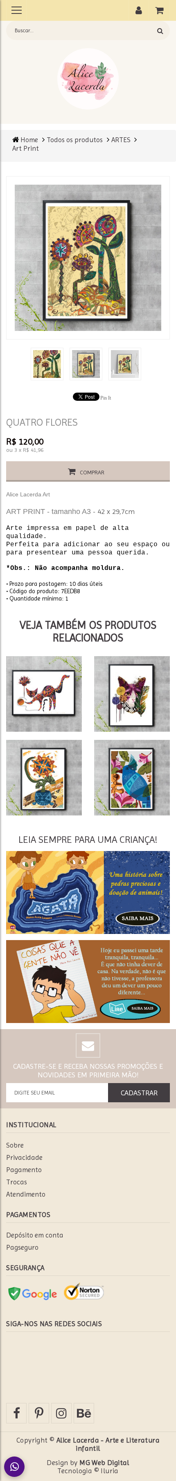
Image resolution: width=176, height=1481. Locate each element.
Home (29, 140)
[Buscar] (160, 30)
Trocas (16, 1182)
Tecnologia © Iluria (88, 1471)
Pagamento (24, 1170)
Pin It (105, 398)
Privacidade (24, 1157)
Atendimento (25, 1194)
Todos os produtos (75, 140)
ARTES (121, 140)
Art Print (25, 148)
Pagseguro (22, 1247)
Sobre (15, 1145)
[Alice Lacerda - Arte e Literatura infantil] (88, 78)
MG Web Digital (104, 1463)
